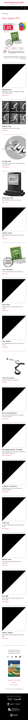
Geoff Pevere (5, 130)
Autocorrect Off (7, 198)
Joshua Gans (5, 202)
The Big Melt (6, 161)
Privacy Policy (14, 684)
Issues (4, 13)
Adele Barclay (5, 347)
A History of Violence (9, 486)
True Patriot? (6, 341)
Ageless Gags (6, 126)
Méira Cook (4, 273)
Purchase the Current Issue (14, 680)
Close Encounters (8, 378)
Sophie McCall (5, 95)
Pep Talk (5, 596)
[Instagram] (12, 657)
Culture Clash (7, 233)
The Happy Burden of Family (12, 450)
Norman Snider (5, 492)
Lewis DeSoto (5, 565)
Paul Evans (4, 382)
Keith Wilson (5, 638)
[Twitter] (8, 657)
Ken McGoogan (5, 528)
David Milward (5, 167)
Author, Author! (7, 633)
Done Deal (6, 305)
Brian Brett (4, 238)
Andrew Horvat (5, 418)
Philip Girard (5, 310)
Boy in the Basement (9, 413)
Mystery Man (6, 559)
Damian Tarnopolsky (6, 455)
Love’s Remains (7, 270)
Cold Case (5, 523)
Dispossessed (6, 90)
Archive (14, 682)
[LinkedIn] (20, 657)
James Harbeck (5, 601)
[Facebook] (16, 657)
